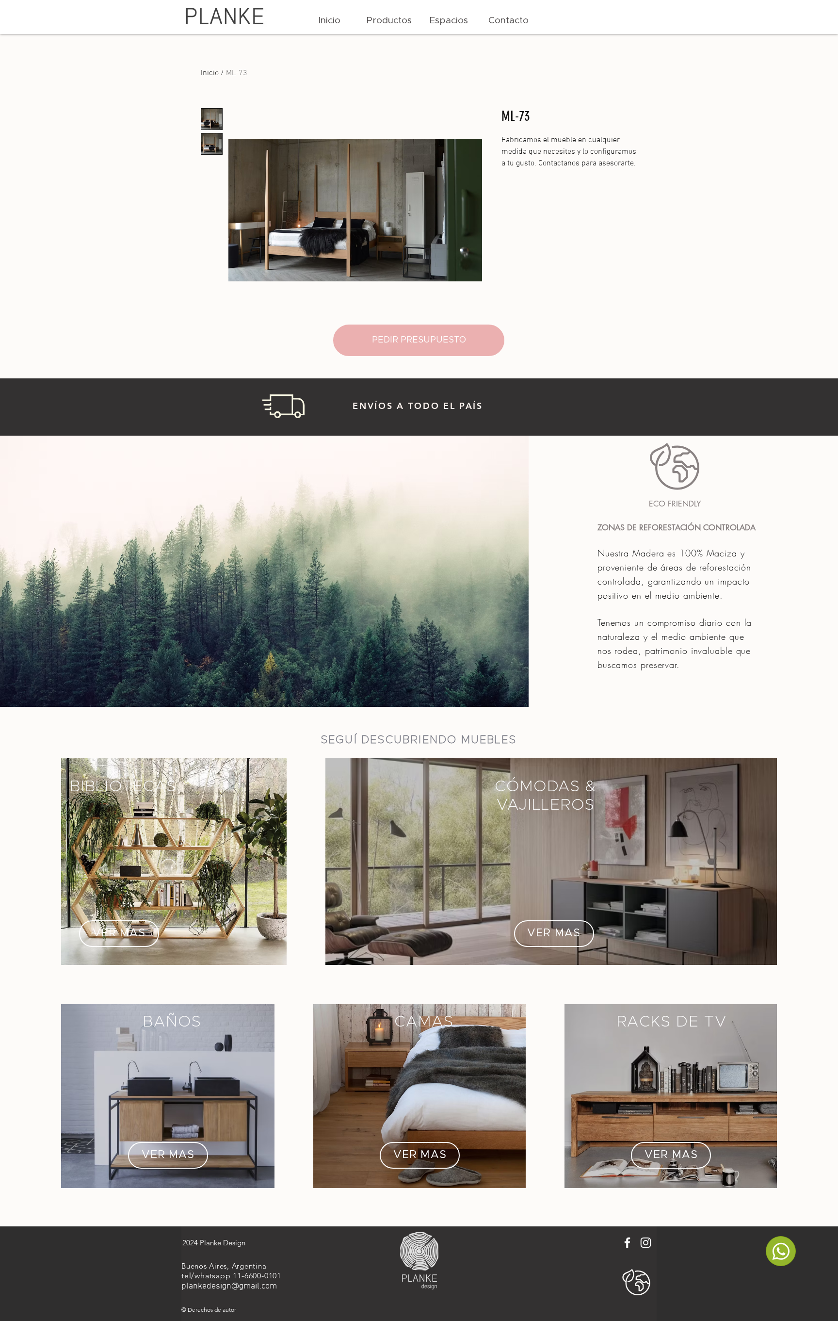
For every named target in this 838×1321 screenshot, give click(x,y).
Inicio (210, 73)
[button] (389, 21)
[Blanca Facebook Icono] (627, 1243)
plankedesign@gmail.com (229, 1286)
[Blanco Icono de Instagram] (646, 1243)
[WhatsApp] (781, 1251)
